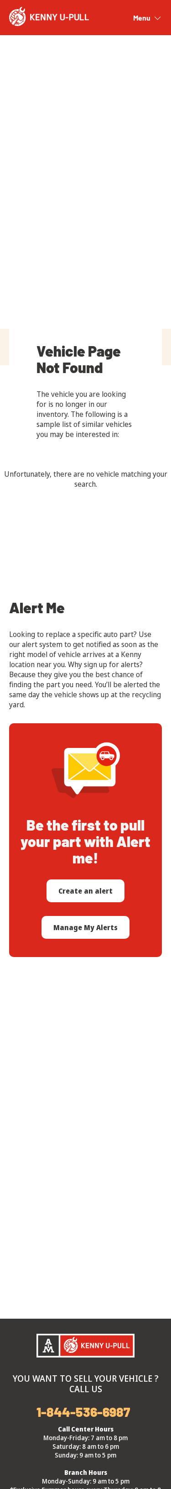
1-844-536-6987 (83, 1412)
